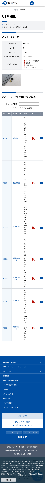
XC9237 (5, 302)
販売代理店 (7, 398)
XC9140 (5, 228)
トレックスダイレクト (10, 407)
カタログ (6, 389)
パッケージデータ (10, 24)
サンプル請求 (7, 403)
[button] (41, 3)
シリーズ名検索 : (12, 104)
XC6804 (5, 183)
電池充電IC (16, 138)
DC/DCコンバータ (16, 228)
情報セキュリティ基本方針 (15, 447)
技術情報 (6, 376)
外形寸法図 (29, 65)
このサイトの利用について (31, 450)
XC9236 (5, 278)
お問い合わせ (22, 415)
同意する (8, 480)
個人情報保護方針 (32, 447)
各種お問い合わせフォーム (23, 425)
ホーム (4, 10)
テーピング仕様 (31, 67)
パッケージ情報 (13, 10)
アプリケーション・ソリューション (15, 367)
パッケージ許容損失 (32, 61)
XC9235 (5, 259)
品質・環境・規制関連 (10, 380)
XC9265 (5, 328)
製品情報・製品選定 (10, 362)
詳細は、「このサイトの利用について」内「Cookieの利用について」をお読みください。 (22, 474)
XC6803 (5, 138)
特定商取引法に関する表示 (22, 454)
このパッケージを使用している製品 (15, 27)
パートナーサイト (30, 433)
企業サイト (13, 433)
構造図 (28, 63)
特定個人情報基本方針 (12, 450)
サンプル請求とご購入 (10, 385)
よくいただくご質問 (23, 422)
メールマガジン (8, 394)
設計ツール (7, 371)
